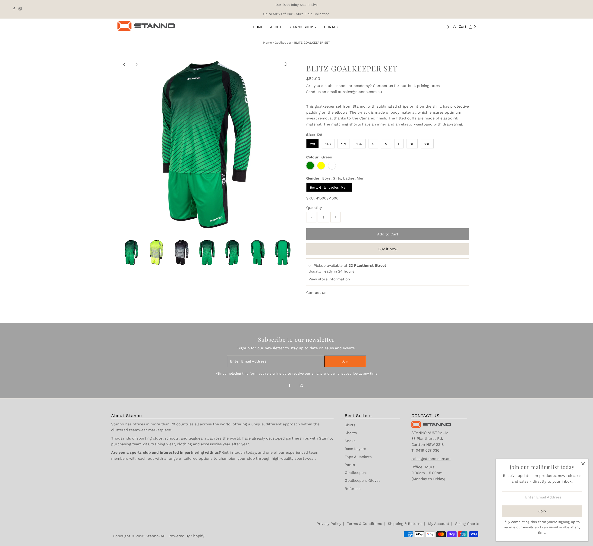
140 (328, 144)
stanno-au (155, 536)
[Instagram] (20, 9)
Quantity (314, 208)
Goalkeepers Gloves (362, 480)
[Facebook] (14, 9)
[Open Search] (448, 27)
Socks (350, 441)
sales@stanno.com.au (362, 92)
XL (412, 144)
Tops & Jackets (358, 457)
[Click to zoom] (286, 64)
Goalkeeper (283, 42)
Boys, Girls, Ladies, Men (329, 187)
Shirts (350, 425)
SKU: (310, 198)
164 (359, 144)
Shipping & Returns (405, 523)
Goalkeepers (356, 472)
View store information (329, 279)
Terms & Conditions (364, 523)
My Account (438, 523)
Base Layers (355, 448)
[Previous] (125, 64)
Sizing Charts (467, 523)
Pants (350, 464)
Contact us (383, 86)
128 (312, 144)
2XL (427, 144)
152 (343, 144)
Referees (352, 488)
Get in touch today (239, 452)
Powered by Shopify (186, 536)
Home (267, 42)
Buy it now (387, 249)
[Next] (136, 64)
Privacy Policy (329, 523)
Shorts (351, 433)
